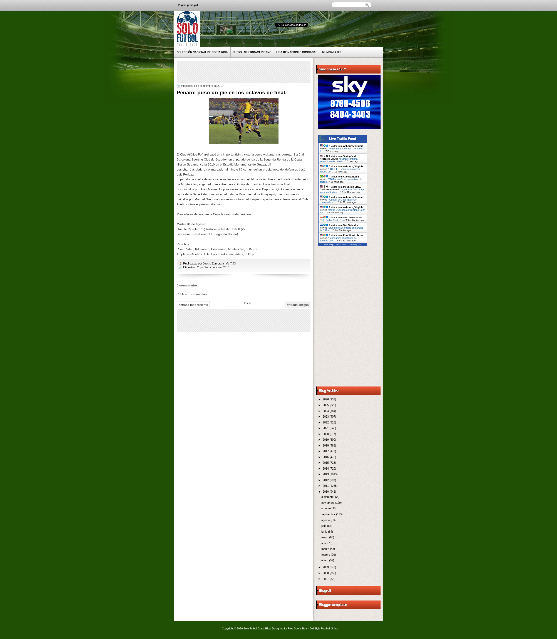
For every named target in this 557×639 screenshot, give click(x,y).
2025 (326, 405)
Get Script (329, 244)
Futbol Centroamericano (252, 52)
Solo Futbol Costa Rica (332, 220)
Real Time (341, 244)
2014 (326, 468)
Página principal (188, 5)
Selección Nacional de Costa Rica (202, 52)
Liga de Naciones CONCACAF (296, 52)
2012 (326, 480)
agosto (326, 520)
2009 (326, 567)
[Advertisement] (257, 72)
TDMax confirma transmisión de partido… (338, 160)
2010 (326, 491)
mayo (325, 537)
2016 (326, 457)
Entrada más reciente (193, 304)
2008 (326, 573)
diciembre (327, 496)
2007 (326, 578)
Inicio (247, 303)
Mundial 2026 (331, 52)
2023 (326, 416)
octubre (326, 508)
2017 (326, 451)
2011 (326, 485)
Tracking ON (355, 244)
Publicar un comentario (192, 294)
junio (324, 531)
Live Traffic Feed (342, 139)
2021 (326, 428)
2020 (326, 434)
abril (324, 543)
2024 (326, 411)
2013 (326, 474)
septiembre (328, 514)
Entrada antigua (298, 304)
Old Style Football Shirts (324, 628)
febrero (326, 554)
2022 (326, 422)
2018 (326, 445)
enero (325, 560)
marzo (325, 548)
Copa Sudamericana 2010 (213, 267)
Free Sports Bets (297, 628)
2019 (326, 439)
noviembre (328, 502)
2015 (326, 462)
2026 (326, 399)
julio (324, 525)
